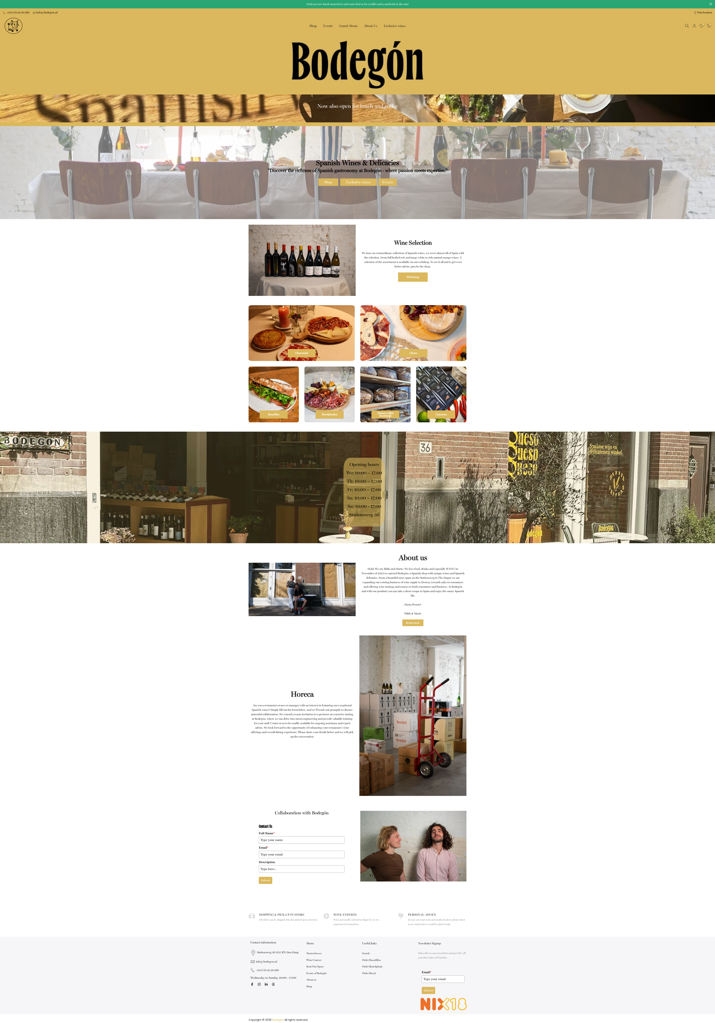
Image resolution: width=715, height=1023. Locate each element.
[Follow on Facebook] (252, 984)
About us (311, 979)
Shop (313, 26)
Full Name (267, 833)
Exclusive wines (395, 26)
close (4, 4)
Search (366, 953)
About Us (370, 26)
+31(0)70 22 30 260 (17, 12)
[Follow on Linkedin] (266, 984)
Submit (265, 880)
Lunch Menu (348, 26)
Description (267, 862)
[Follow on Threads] (273, 984)
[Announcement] (357, 4)
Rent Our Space (315, 966)
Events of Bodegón (316, 973)
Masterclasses (314, 953)
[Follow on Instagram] (259, 984)
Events (328, 26)
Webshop (412, 277)
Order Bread (369, 973)
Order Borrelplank (372, 966)
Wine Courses (314, 960)
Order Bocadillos (371, 960)
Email (263, 847)
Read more (413, 622)
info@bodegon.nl (47, 12)
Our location (704, 12)
